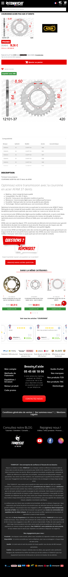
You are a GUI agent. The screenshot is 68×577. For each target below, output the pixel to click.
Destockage (58, 385)
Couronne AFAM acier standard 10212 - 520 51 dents (34, 299)
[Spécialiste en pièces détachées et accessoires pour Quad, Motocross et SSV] (29, 3)
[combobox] (34, 9)
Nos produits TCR (55, 377)
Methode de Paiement (10, 374)
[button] (3, 105)
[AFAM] (50, 28)
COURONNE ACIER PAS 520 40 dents (56, 299)
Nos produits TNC (55, 381)
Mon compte (10, 369)
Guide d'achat (57, 369)
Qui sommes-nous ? (44, 412)
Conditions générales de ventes (17, 412)
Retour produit (11, 386)
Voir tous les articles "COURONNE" (34, 318)
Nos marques (57, 373)
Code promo (10, 390)
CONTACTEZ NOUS (34, 398)
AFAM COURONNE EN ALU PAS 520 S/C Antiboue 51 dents (12, 299)
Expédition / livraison (10, 380)
